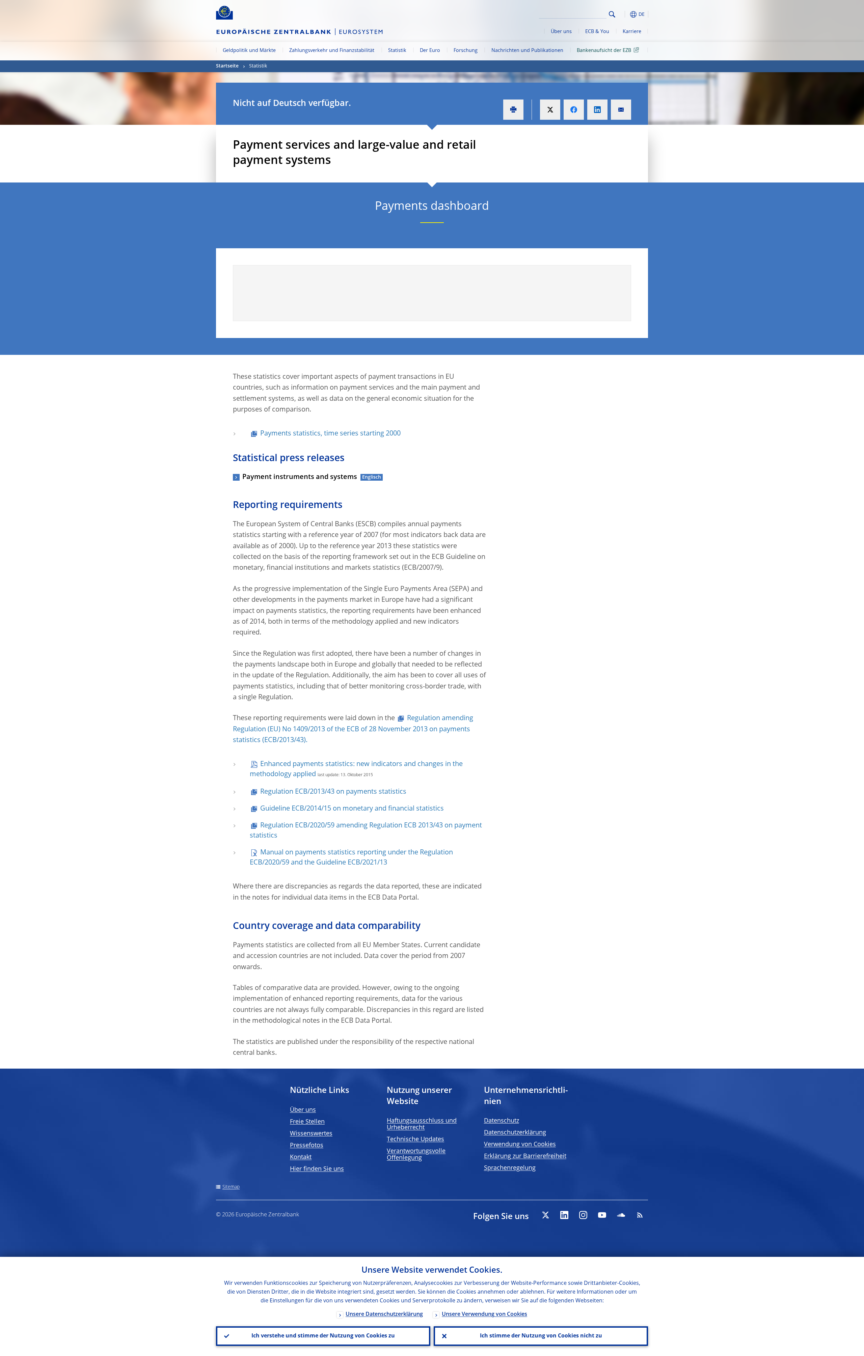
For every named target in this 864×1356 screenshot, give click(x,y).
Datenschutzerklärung (515, 1133)
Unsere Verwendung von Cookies (484, 1314)
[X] (545, 1215)
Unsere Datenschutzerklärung (384, 1314)
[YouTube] (602, 1215)
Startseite (227, 66)
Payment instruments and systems (299, 477)
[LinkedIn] (564, 1215)
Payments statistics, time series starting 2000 (330, 433)
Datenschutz (501, 1121)
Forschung (466, 50)
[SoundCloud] (621, 1215)
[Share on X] (550, 110)
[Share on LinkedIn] (597, 110)
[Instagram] (583, 1215)
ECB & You (597, 31)
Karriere (632, 31)
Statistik (397, 50)
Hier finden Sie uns (317, 1169)
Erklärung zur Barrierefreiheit (525, 1156)
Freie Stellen (307, 1122)
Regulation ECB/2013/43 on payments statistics (333, 792)
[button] (624, 14)
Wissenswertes (311, 1134)
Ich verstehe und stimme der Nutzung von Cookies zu (323, 1336)
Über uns (561, 31)
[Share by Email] (621, 110)
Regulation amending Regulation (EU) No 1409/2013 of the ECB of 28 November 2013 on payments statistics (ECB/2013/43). (353, 729)
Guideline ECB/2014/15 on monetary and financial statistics (352, 809)
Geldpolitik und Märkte (249, 50)
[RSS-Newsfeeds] (640, 1215)
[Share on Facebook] (574, 110)
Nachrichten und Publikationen (527, 50)
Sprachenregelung (510, 1168)
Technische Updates (415, 1139)
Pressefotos (306, 1145)
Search (612, 14)
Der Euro (430, 50)
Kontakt (301, 1157)
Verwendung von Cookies (520, 1144)
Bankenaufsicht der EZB (604, 50)
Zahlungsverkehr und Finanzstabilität (331, 50)
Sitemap (231, 1187)
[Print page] (513, 110)
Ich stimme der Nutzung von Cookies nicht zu (541, 1336)
